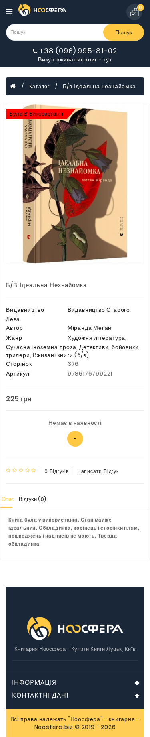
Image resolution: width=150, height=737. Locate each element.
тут (108, 59)
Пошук (123, 32)
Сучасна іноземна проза (41, 347)
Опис (8, 499)
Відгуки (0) (32, 499)
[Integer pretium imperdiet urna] (75, 184)
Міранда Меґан (90, 328)
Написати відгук (98, 471)
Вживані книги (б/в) (61, 355)
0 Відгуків (56, 471)
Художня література (96, 338)
